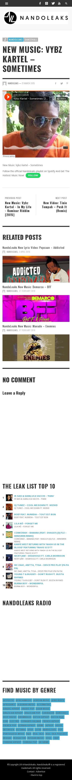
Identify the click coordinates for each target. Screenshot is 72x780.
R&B (28, 733)
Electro (14, 721)
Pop (60, 729)
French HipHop (51, 721)
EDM (5, 721)
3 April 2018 (24, 251)
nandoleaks (49, 729)
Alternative (43, 704)
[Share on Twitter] (61, 83)
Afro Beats (58, 700)
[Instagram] (46, 3)
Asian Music (43, 708)
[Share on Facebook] (55, 83)
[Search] (7, 3)
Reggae (7, 738)
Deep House (9, 717)
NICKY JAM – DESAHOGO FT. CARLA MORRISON (39, 555)
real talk (38, 733)
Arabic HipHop (11, 708)
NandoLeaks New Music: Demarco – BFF (27, 287)
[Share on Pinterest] (67, 83)
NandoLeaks (12, 251)
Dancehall (31, 39)
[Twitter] (53, 3)
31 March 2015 (28, 83)
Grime (40, 725)
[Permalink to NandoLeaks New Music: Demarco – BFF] (36, 308)
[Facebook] (40, 3)
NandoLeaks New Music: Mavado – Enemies (29, 326)
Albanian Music (26, 704)
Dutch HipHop (41, 717)
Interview (8, 729)
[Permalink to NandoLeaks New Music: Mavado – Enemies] (36, 347)
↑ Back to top (36, 775)
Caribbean (48, 712)
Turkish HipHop (12, 742)
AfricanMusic (23, 700)
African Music (41, 700)
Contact (30, 771)
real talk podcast (56, 733)
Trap (56, 738)
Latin (38, 729)
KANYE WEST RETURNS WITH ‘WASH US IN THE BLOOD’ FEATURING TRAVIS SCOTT (39, 546)
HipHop (49, 725)
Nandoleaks (16, 39)
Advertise (40, 771)
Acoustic (8, 700)
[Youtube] (59, 3)
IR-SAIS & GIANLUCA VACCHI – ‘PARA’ (34, 495)
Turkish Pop (30, 742)
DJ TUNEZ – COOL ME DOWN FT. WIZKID (36, 505)
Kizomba (21, 729)
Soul (48, 738)
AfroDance (9, 704)
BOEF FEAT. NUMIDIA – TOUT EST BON (35, 514)
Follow (33, 175)
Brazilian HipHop (13, 712)
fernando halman (31, 721)
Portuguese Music (13, 733)
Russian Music (36, 738)
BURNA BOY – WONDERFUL (29, 583)
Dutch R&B (57, 717)
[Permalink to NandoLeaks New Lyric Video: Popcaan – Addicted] (36, 269)
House (58, 725)
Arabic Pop (28, 708)
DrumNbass (24, 717)
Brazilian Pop (32, 712)
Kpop (30, 729)
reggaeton (19, 738)
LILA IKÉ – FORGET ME (26, 523)
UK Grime (44, 742)
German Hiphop (26, 725)
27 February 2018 (27, 291)
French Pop (9, 725)
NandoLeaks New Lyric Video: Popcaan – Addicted (33, 247)
